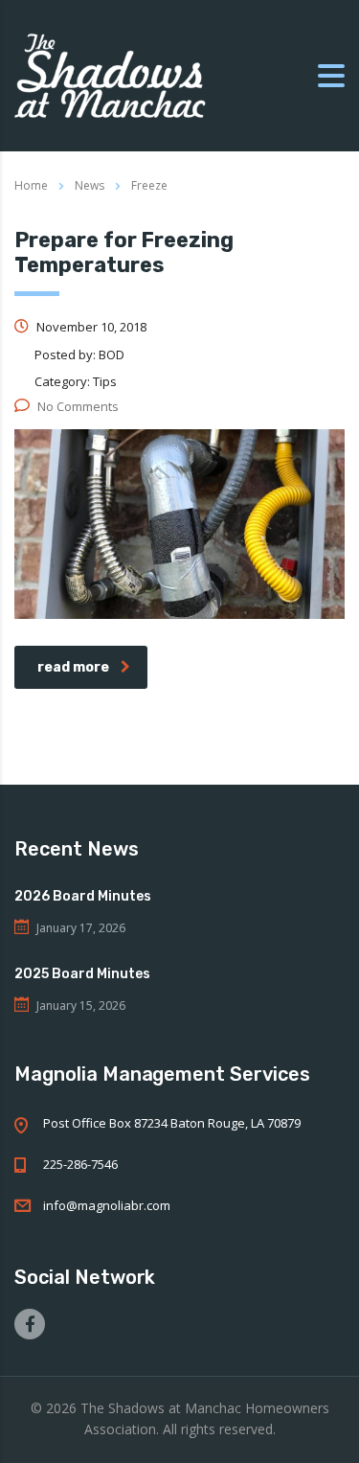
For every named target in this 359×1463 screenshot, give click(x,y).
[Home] (110, 74)
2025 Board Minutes (82, 974)
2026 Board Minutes (82, 896)
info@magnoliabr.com (106, 1205)
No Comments (78, 406)
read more (73, 667)
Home (31, 185)
